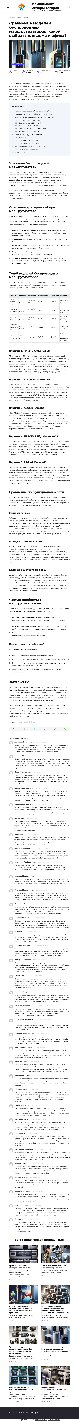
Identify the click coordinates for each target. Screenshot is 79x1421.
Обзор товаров (17, 63)
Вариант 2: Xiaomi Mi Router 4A (30, 123)
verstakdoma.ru (54, 1420)
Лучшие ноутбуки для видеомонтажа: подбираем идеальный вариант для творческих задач (21, 1391)
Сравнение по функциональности (29, 135)
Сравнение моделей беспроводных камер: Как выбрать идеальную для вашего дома (20, 1350)
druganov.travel (41, 1420)
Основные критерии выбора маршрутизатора (34, 114)
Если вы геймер (25, 137)
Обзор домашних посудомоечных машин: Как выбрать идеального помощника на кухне (53, 1391)
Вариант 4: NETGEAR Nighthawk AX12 (33, 129)
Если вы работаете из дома (29, 143)
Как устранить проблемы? (29, 149)
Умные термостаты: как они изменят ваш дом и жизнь (53, 1267)
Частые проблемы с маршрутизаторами (31, 146)
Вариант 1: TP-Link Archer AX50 (30, 120)
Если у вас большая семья (28, 140)
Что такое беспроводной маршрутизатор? (32, 111)
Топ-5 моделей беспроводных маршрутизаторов (35, 117)
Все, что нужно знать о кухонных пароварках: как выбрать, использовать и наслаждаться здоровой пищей (55, 1309)
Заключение (20, 152)
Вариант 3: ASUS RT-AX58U (29, 126)
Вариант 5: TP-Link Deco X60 (29, 131)
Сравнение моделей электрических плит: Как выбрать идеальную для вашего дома (20, 1269)
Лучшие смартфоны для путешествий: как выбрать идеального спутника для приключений (20, 1309)
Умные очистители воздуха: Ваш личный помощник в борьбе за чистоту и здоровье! (54, 1349)
